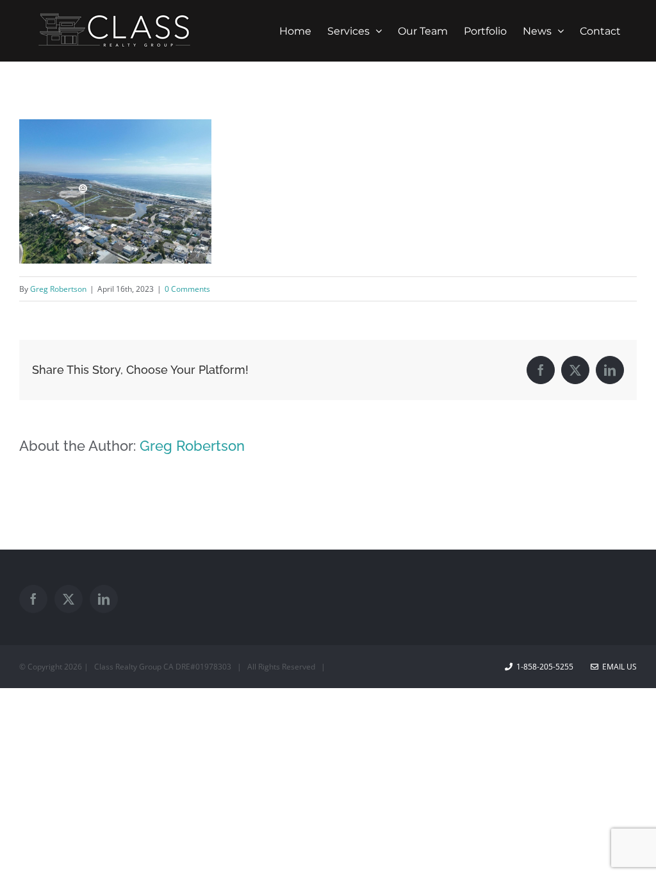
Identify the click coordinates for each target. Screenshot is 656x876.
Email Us (617, 666)
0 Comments (187, 288)
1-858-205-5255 (544, 666)
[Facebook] (33, 599)
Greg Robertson (58, 288)
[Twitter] (68, 599)
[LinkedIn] (104, 599)
